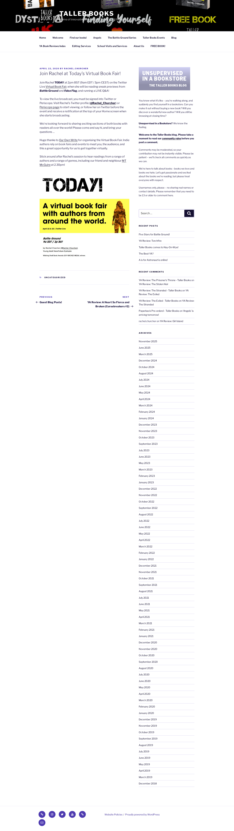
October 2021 (146, 578)
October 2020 (147, 655)
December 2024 (148, 360)
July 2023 (144, 450)
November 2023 (148, 430)
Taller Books (86, 13)
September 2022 (148, 507)
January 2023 (146, 482)
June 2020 (145, 681)
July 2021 (144, 597)
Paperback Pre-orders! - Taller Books (159, 310)
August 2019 (146, 745)
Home (42, 37)
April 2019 (144, 770)
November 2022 (148, 495)
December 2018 (148, 783)
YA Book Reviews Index (52, 46)
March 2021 (145, 623)
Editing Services (81, 46)
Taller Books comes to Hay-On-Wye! (158, 247)
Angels (97, 37)
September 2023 (148, 443)
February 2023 (147, 475)
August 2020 (146, 668)
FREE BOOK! (158, 46)
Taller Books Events (154, 37)
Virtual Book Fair (56, 86)
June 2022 (144, 527)
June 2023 (144, 456)
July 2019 (144, 751)
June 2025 (144, 347)
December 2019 (148, 719)
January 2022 (146, 559)
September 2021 (148, 584)
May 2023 (144, 463)
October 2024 (146, 367)
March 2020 (146, 700)
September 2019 (148, 738)
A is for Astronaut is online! (153, 259)
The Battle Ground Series (122, 37)
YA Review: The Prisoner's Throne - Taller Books (165, 280)
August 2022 (146, 514)
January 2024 (146, 418)
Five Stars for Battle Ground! (154, 234)
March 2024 (145, 405)
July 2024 (144, 379)
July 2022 (144, 520)
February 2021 (147, 629)
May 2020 (144, 687)
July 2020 (144, 674)
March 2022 (145, 546)
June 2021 (144, 604)
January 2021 (146, 636)
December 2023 (148, 424)
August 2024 (146, 373)
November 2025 (148, 341)
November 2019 (148, 725)
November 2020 (148, 648)
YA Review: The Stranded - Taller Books (160, 290)
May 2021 (144, 610)
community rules (171, 138)
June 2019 (144, 757)
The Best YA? (146, 253)
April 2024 (144, 399)
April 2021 (144, 616)
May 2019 (144, 764)
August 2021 (146, 591)
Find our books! (78, 37)
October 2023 (146, 437)
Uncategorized (55, 277)
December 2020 (148, 642)
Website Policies (113, 814)
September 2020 (148, 661)
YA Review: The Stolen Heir (153, 284)
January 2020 (146, 713)
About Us (139, 46)
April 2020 (144, 693)
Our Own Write (68, 140)
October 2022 (146, 501)
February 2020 (147, 706)
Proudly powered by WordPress (142, 814)
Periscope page (49, 107)
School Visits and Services (112, 46)
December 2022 (148, 488)
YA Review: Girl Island (171, 321)
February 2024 (147, 411)
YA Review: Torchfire (150, 240)
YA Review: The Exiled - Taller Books (158, 300)
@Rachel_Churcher (103, 103)
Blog (174, 37)
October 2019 (146, 732)
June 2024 (144, 386)
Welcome (57, 37)
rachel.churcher (76, 68)
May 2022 (144, 533)
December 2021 (148, 565)
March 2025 (145, 354)
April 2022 (144, 539)
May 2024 (144, 392)
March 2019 (145, 777)
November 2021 (148, 572)
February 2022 (147, 552)
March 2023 (145, 469)
